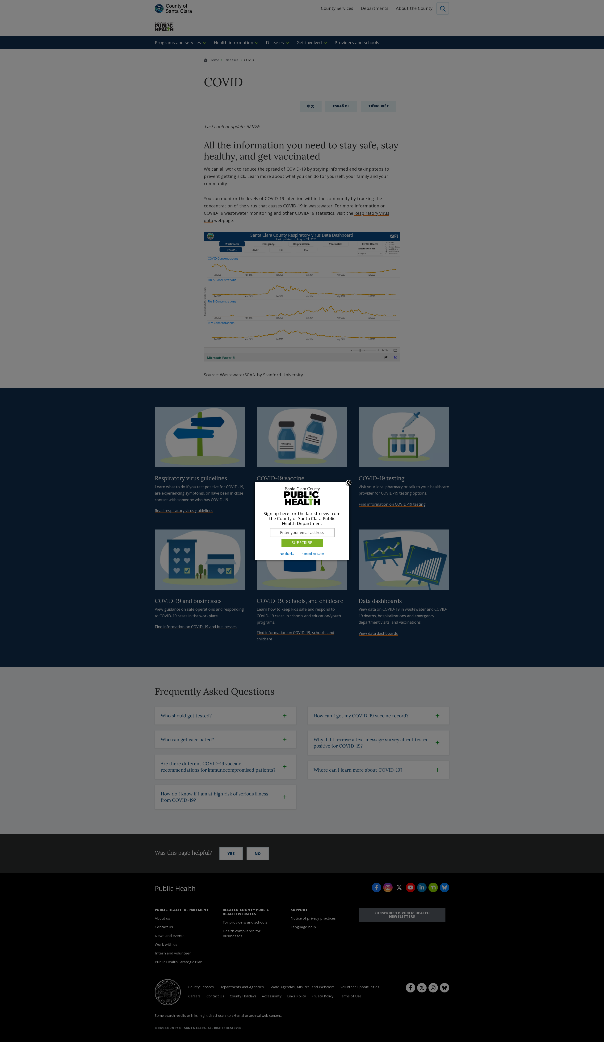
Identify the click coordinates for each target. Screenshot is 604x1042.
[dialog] (302, 521)
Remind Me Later (313, 554)
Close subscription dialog (348, 483)
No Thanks (287, 554)
